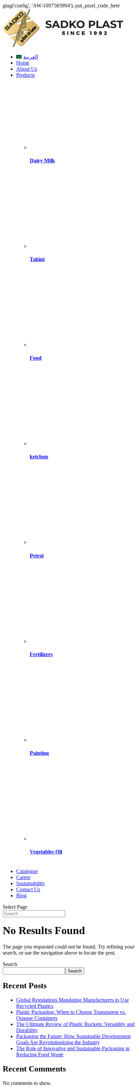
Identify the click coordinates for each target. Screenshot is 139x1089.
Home (22, 63)
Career (23, 877)
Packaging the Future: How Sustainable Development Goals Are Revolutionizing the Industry (73, 1039)
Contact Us (28, 889)
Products (25, 75)
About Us (26, 69)
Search (10, 964)
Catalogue (27, 871)
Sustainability (30, 883)
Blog (21, 895)
